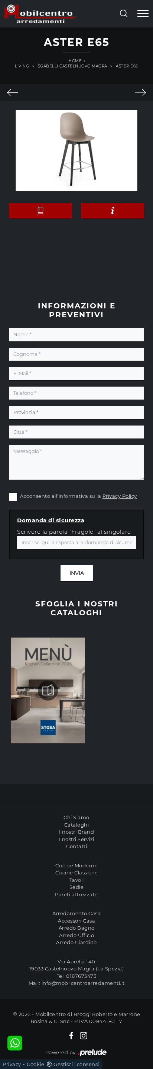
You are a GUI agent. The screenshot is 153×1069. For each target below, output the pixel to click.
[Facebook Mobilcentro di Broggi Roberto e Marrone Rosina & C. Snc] (71, 1035)
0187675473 (81, 976)
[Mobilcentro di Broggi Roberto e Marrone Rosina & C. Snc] (40, 14)
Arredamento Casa (76, 913)
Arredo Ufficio (76, 935)
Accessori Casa (76, 921)
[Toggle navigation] (143, 13)
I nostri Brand (76, 832)
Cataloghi (76, 825)
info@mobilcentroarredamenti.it (83, 983)
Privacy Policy (119, 496)
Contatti (76, 846)
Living (22, 66)
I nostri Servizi (76, 839)
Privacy (12, 1064)
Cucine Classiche (76, 873)
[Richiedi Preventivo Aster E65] (112, 210)
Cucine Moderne (76, 865)
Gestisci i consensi (76, 1064)
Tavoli (76, 880)
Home (75, 61)
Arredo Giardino (76, 942)
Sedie (76, 887)
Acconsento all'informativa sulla (78, 496)
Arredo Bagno (77, 928)
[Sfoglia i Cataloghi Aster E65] (40, 210)
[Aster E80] (140, 92)
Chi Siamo (76, 817)
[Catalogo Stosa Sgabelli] (48, 690)
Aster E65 (127, 66)
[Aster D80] (12, 92)
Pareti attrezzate (76, 894)
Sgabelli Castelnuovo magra (72, 66)
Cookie (35, 1064)
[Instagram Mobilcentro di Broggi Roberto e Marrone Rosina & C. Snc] (83, 1035)
